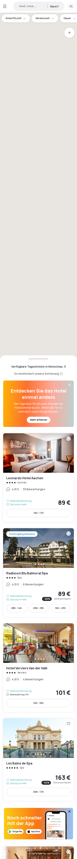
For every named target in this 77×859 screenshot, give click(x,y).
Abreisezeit (43, 18)
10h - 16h (38, 703)
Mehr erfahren (38, 419)
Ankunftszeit (13, 18)
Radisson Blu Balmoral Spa (38, 572)
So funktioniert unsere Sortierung (36, 373)
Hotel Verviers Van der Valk (38, 667)
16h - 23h (60, 608)
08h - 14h (16, 608)
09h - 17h (38, 792)
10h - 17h (39, 513)
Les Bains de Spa (38, 759)
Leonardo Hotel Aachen (38, 477)
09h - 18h (38, 608)
